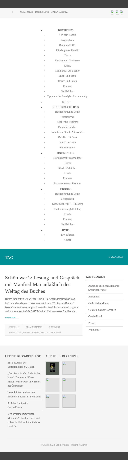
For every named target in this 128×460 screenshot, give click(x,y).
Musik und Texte (67, 75)
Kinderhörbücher (67, 168)
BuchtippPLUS (67, 45)
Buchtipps (66, 30)
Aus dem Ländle (67, 34)
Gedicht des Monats (98, 303)
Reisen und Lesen (67, 81)
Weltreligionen (31, 333)
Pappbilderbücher (67, 127)
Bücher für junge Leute (67, 111)
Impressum (42, 12)
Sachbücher (67, 91)
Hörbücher (65, 153)
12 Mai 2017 (14, 327)
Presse (91, 323)
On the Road (95, 316)
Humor (67, 55)
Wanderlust (94, 329)
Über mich (26, 12)
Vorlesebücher (67, 147)
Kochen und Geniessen (67, 60)
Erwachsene (67, 234)
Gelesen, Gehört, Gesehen (102, 309)
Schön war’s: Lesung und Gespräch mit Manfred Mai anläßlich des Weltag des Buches (42, 284)
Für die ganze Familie (67, 50)
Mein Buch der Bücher (67, 70)
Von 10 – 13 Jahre (67, 137)
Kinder (67, 239)
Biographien (67, 40)
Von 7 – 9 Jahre (67, 142)
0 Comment (54, 327)
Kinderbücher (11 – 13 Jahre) (67, 203)
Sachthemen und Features (67, 183)
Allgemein (93, 296)
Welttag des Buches (50, 333)
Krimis (67, 65)
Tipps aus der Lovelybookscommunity (67, 96)
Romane (67, 86)
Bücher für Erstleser (67, 121)
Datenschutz (59, 12)
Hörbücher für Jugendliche (67, 157)
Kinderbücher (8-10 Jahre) (67, 209)
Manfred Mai (15, 333)
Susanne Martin (34, 327)
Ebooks (65, 189)
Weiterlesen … (11, 317)
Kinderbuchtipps (65, 107)
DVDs (66, 230)
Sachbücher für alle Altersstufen (67, 132)
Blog (66, 101)
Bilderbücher (67, 116)
